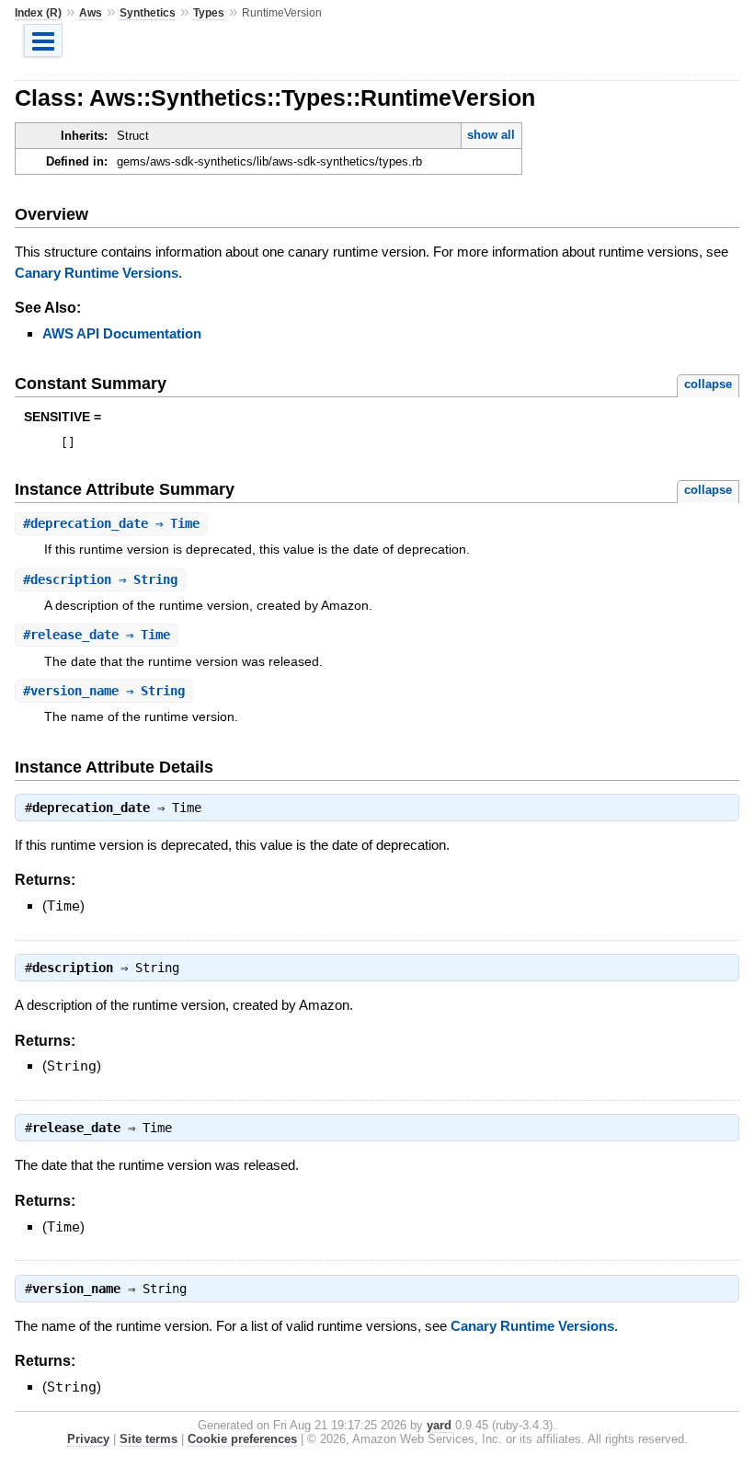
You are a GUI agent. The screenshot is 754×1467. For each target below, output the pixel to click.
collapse (708, 384)
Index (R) (38, 12)
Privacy (88, 1439)
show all (491, 135)
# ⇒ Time (111, 523)
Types (208, 12)
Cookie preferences (242, 1439)
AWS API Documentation (121, 333)
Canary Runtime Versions (96, 273)
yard (439, 1425)
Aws (90, 12)
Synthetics (148, 12)
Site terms (148, 1439)
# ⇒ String (100, 579)
